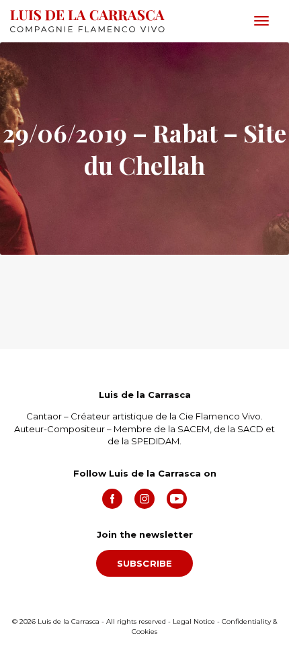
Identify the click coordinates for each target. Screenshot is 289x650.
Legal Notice (194, 621)
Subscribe (145, 563)
